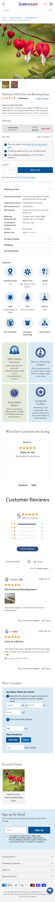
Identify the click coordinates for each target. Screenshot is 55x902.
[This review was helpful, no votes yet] (43, 620)
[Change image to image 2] (14, 84)
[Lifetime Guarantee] (14, 350)
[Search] (50, 10)
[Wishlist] (45, 3)
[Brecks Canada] (27, 4)
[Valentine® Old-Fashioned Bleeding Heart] (27, 51)
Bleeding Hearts (31, 18)
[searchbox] (16, 561)
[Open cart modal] (50, 4)
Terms (29, 897)
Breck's (39, 892)
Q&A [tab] (33, 485)
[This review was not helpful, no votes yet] (47, 620)
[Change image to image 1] (5, 84)
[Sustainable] (14, 393)
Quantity (5, 165)
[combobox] (40, 568)
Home (4, 18)
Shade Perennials (16, 18)
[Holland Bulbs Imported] (41, 353)
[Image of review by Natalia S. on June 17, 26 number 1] (10, 598)
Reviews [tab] (23, 485)
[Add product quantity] (13, 170)
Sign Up (39, 830)
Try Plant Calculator (28, 177)
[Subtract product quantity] (4, 170)
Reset (26, 739)
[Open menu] (3, 4)
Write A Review (27, 549)
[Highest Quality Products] (41, 392)
